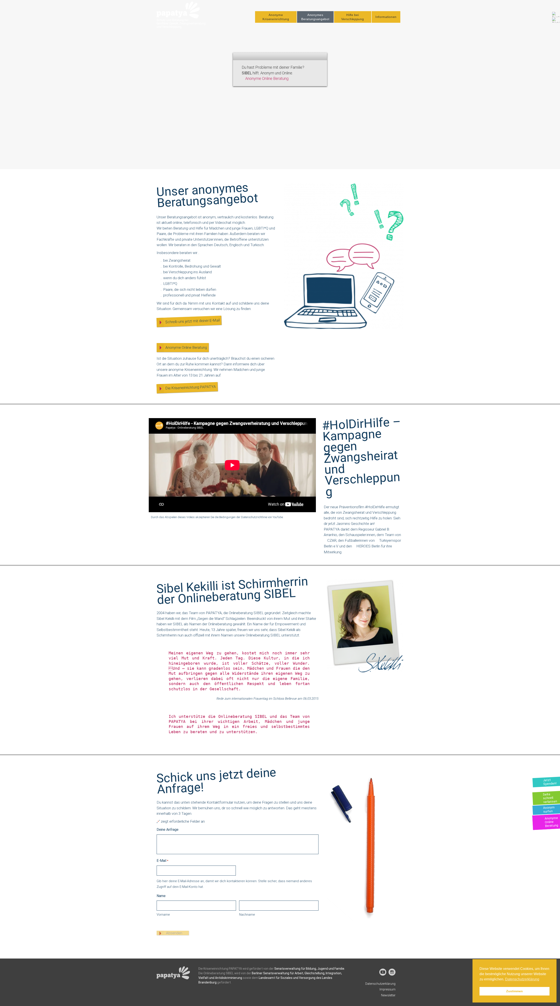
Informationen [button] (386, 17)
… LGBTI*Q (168, 283)
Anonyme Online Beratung (267, 78)
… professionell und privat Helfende (188, 295)
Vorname (163, 915)
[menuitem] (276, 17)
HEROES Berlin (368, 546)
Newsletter (388, 995)
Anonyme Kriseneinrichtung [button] (275, 17)
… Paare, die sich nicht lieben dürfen (188, 289)
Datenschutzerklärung (380, 983)
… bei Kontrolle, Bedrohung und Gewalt (190, 266)
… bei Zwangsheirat (175, 260)
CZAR (331, 540)
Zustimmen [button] (514, 991)
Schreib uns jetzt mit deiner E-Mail (192, 321)
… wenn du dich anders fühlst (183, 278)
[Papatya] (181, 15)
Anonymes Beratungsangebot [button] (315, 17)
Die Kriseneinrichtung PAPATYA (190, 387)
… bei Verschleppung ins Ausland (186, 272)
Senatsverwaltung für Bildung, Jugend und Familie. (309, 968)
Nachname (247, 915)
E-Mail (162, 861)
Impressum (388, 989)
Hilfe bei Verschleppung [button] (352, 17)
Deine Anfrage (167, 829)
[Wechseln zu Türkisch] (556, 20)
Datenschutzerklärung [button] (522, 979)
